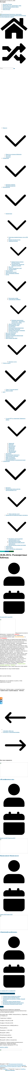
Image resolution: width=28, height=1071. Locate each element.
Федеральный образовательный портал (12, 1004)
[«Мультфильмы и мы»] (14, 776)
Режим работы (9, 270)
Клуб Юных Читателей (14, 329)
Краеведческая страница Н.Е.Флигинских (17, 262)
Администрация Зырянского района (12, 996)
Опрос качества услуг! (14, 513)
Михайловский (12, 451)
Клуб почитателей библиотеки (16, 328)
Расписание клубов (13, 298)
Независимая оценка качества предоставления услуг (13, 489)
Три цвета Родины (7, 4)
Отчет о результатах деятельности (14, 549)
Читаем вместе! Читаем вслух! (9, 855)
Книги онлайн (9, 390)
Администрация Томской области (11, 997)
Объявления (6, 158)
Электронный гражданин (12, 456)
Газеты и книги (6, 363)
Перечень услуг (9, 336)
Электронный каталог (11, 272)
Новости (5, 128)
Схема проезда (9, 547)
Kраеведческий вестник (14, 239)
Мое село (11, 267)
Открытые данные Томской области (12, 1001)
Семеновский (12, 452)
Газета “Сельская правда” (12, 389)
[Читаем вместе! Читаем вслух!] (14, 853)
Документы (8, 453)
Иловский (11, 444)
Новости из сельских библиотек (13, 154)
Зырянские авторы (13, 241)
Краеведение (9, 213)
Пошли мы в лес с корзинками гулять (12, 5)
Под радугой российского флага (11, 6)
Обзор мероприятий (11, 458)
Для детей (8, 155)
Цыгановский (12, 446)
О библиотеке (6, 461)
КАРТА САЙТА (4, 1047)
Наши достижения (10, 457)
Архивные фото (12, 269)
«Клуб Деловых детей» (14, 324)
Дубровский (12, 448)
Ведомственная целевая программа (17, 545)
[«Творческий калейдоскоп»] (14, 929)
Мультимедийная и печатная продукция (15, 460)
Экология (8, 157)
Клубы (7, 274)
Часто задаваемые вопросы (12, 273)
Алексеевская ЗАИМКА (15, 299)
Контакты (8, 487)
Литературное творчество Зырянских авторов (17, 265)
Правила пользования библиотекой (14, 335)
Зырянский (11, 443)
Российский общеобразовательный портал (13, 1002)
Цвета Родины (6, 9)
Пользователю (6, 187)
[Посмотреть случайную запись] (14, 66)
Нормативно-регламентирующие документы (17, 515)
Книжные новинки (10, 184)
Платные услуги (13, 361)
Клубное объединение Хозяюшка (17, 330)
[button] (15, 153)
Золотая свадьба (7, 8)
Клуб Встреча (12, 326)
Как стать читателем (11, 333)
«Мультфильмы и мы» (7, 779)
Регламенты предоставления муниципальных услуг (16, 539)
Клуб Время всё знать (14, 325)
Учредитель (8, 546)
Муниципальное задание (15, 541)
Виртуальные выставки (11, 338)
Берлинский (12, 447)
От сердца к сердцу (13, 331)
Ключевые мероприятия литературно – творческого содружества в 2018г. (18, 321)
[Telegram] (14, 703)
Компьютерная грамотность (12, 454)
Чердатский (11, 449)
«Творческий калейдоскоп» (8, 932)
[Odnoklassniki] (14, 698)
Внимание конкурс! (10, 186)
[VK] (14, 700)
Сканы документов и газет (15, 268)
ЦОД (4, 392)
